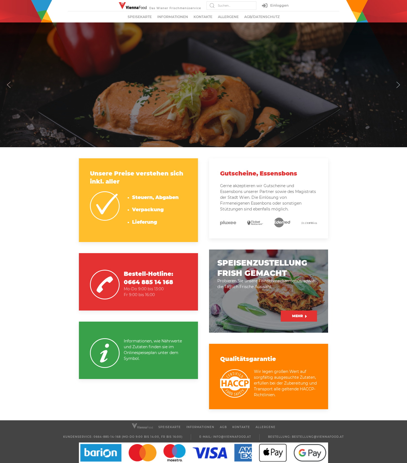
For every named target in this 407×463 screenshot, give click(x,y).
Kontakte (203, 17)
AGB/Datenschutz (262, 17)
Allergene (228, 17)
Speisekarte (140, 17)
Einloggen (279, 5)
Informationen (172, 17)
